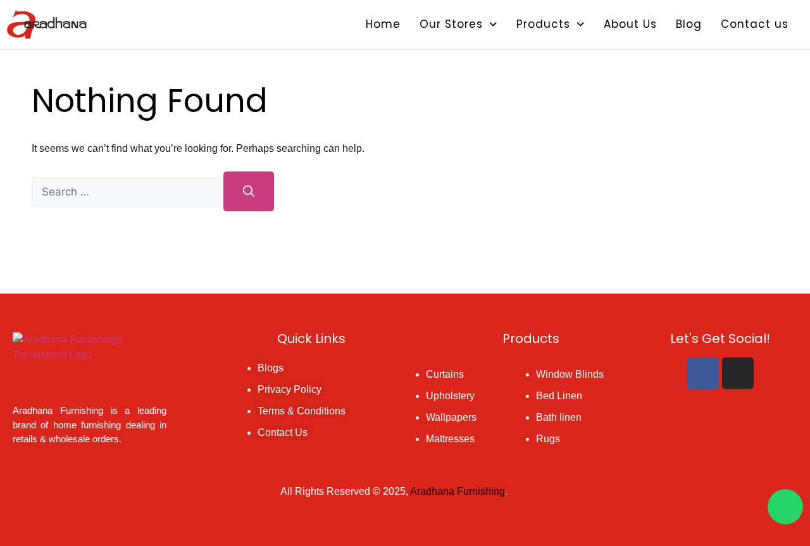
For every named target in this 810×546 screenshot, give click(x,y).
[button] (458, 24)
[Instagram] (738, 373)
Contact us (754, 24)
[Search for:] (127, 192)
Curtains (445, 374)
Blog (689, 24)
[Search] (248, 191)
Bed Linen (559, 395)
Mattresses (450, 438)
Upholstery (450, 395)
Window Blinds (570, 374)
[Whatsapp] (785, 506)
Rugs (548, 438)
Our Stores (451, 24)
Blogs (271, 368)
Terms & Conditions (302, 411)
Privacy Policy (289, 389)
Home (383, 24)
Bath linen (559, 417)
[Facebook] (703, 373)
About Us (630, 24)
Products (543, 24)
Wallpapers (451, 417)
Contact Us (283, 432)
